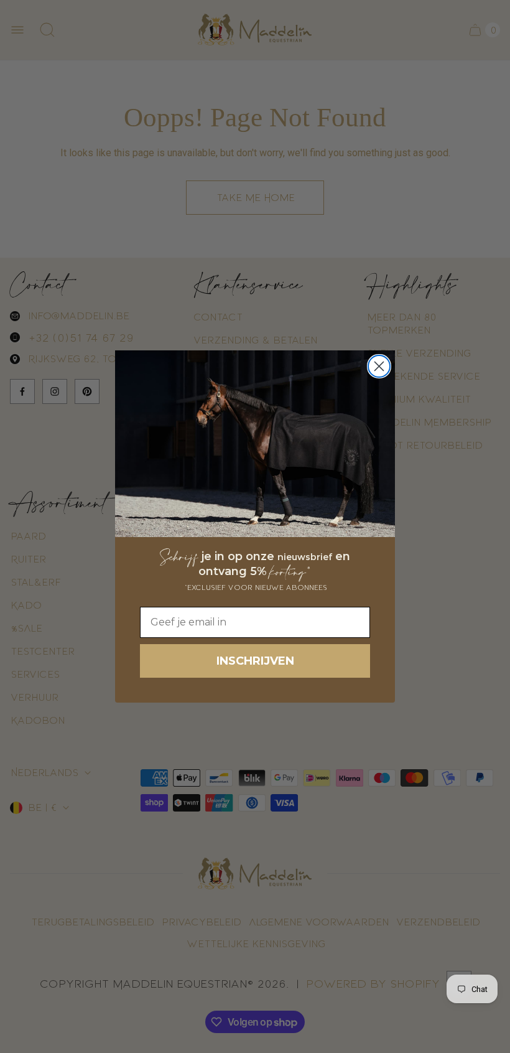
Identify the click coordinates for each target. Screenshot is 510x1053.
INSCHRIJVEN (255, 661)
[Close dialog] (379, 366)
